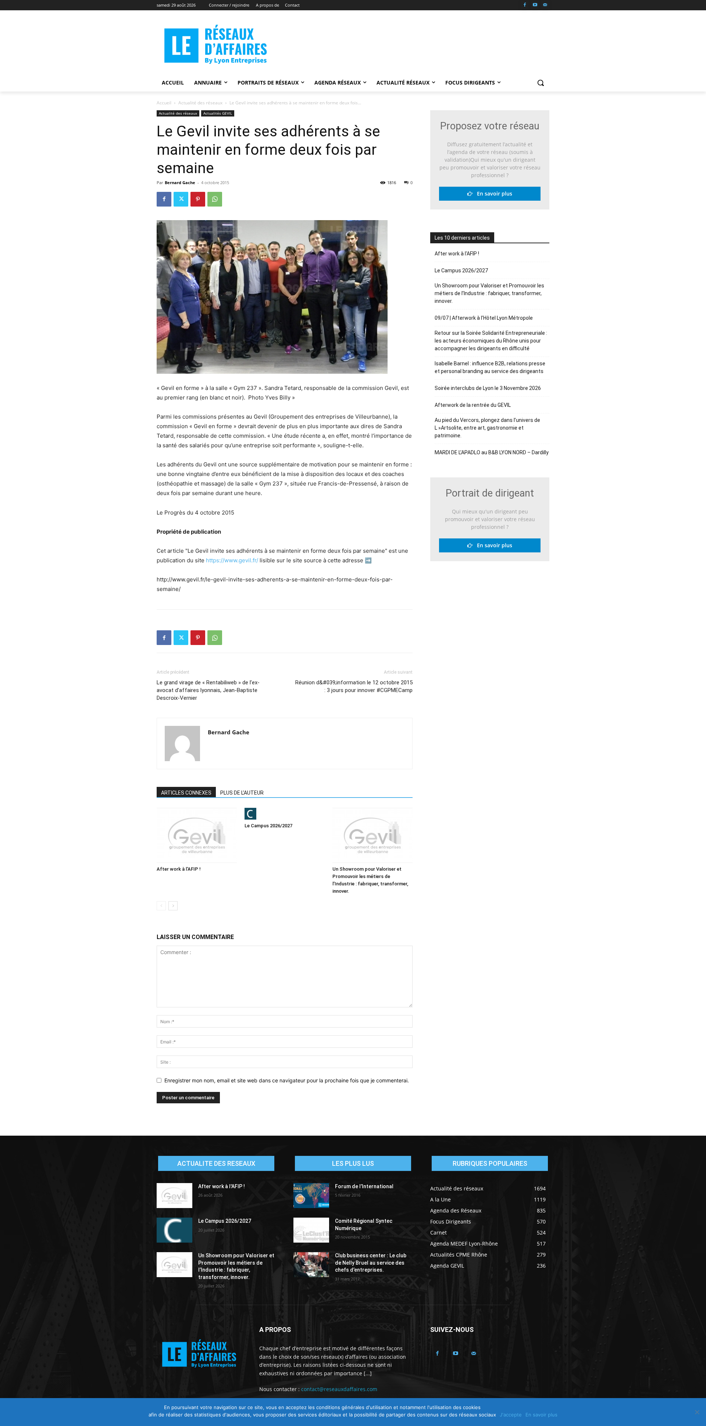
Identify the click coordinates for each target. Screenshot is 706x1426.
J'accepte (511, 1415)
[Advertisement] (408, 44)
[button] (540, 83)
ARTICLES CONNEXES (186, 793)
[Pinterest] (197, 199)
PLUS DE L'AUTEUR (242, 793)
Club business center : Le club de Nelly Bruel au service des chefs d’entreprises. (370, 1263)
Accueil (164, 103)
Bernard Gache (180, 182)
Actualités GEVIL (217, 113)
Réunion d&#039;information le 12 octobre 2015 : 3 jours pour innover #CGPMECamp (354, 686)
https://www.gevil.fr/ (232, 560)
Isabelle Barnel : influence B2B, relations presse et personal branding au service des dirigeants (490, 367)
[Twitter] (181, 199)
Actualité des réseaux (200, 103)
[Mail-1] (545, 5)
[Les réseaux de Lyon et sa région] (215, 46)
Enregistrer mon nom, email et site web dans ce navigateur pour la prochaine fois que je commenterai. (286, 1080)
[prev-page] (161, 905)
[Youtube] (535, 5)
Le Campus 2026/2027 (268, 825)
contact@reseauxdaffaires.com (339, 1389)
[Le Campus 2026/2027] (285, 814)
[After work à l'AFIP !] (197, 835)
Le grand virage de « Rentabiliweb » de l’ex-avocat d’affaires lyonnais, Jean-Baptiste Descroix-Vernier (208, 690)
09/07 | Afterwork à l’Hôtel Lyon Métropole (484, 318)
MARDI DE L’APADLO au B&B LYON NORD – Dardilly (492, 452)
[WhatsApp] (214, 199)
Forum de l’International (364, 1186)
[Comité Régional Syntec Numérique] (311, 1230)
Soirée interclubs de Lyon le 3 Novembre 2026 (488, 388)
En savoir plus (492, 193)
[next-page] (173, 905)
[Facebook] (525, 5)
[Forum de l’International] (311, 1195)
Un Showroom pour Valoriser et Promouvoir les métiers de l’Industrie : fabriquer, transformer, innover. (489, 293)
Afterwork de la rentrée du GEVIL (473, 405)
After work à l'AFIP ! (179, 869)
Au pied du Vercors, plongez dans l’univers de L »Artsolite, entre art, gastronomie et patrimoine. (487, 427)
